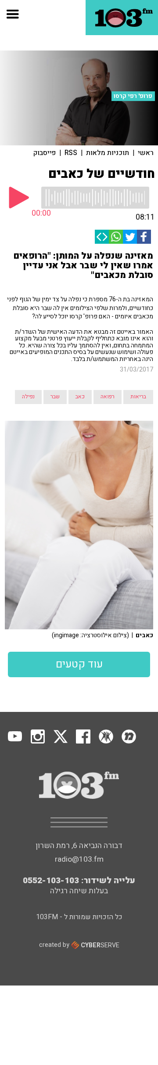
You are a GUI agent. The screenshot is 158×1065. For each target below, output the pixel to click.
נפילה (28, 397)
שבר (55, 397)
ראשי (146, 153)
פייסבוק (44, 153)
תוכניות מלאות (107, 153)
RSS (71, 153)
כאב (80, 397)
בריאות (138, 397)
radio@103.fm (79, 859)
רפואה (108, 397)
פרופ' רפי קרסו (133, 96)
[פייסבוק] (144, 237)
